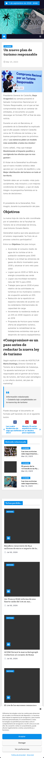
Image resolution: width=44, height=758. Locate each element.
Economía (8, 46)
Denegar (22, 743)
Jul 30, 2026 (12, 552)
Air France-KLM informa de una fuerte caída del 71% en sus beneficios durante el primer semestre (20, 603)
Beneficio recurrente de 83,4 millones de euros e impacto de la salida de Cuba (20, 548)
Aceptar (22, 736)
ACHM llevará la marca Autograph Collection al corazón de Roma (21, 653)
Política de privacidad (18, 755)
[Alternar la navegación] (40, 36)
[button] (40, 709)
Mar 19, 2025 (27, 486)
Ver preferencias (22, 749)
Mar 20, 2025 (27, 456)
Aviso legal (30, 755)
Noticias (10, 511)
